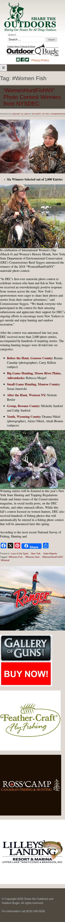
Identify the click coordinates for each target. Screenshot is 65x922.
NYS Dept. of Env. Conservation (48, 114)
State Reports (50, 553)
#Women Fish (16, 557)
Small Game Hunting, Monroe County (33, 384)
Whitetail (5, 560)
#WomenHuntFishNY (52, 557)
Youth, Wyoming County (23, 416)
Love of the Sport (19, 553)
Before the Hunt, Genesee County (29, 358)
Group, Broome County (23, 405)
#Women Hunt (32, 557)
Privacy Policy (40, 60)
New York (36, 553)
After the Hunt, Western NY (26, 395)
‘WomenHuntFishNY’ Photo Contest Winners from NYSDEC (32, 97)
